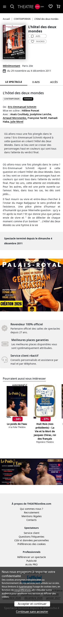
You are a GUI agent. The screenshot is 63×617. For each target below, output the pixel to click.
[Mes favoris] (50, 6)
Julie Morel (16, 121)
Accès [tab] (54, 82)
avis (38, 36)
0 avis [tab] (36, 82)
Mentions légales (32, 516)
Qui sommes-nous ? (31, 508)
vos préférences (22, 589)
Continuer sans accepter (32, 611)
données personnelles (36, 540)
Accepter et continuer (32, 604)
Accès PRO (31, 564)
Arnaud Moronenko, (15, 118)
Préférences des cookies (32, 544)
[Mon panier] (58, 6)
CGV (16, 540)
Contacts (31, 520)
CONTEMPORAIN (12, 98)
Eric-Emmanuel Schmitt (22, 106)
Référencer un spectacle (31, 557)
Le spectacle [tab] (13, 81)
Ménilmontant (11, 65)
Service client (31, 533)
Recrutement (31, 512)
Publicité (31, 560)
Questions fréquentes (31, 536)
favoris (40, 41)
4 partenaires (25, 586)
